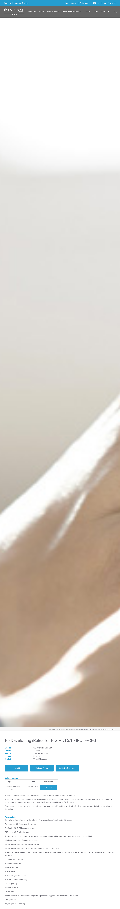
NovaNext (7, 3)
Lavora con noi (71, 3)
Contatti (105, 12)
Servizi (87, 12)
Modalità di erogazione (71, 12)
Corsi (41, 12)
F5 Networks (66, 729)
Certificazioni (53, 12)
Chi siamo (32, 12)
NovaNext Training (55, 729)
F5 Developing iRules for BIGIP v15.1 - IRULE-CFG (98, 729)
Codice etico (84, 3)
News (96, 12)
